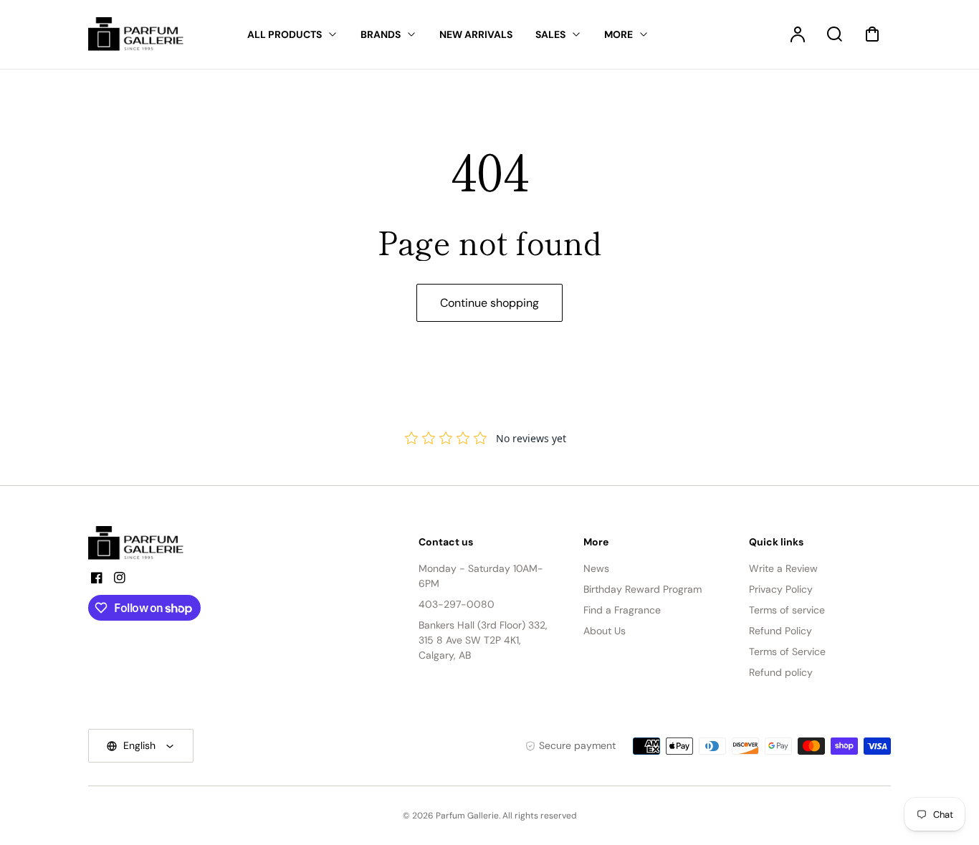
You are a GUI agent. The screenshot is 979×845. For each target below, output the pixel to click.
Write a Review (783, 568)
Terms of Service (787, 651)
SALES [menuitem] (550, 34)
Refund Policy (780, 630)
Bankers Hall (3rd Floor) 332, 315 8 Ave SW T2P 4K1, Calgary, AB (483, 640)
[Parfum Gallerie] (142, 543)
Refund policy (781, 672)
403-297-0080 (457, 604)
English (139, 745)
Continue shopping (489, 302)
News (596, 568)
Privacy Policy (781, 589)
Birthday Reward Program (642, 589)
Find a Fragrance (622, 609)
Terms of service (787, 609)
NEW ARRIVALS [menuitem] (475, 34)
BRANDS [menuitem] (380, 34)
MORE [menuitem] (618, 34)
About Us (604, 630)
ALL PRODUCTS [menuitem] (284, 34)
